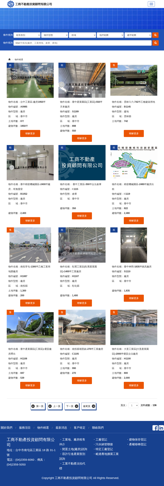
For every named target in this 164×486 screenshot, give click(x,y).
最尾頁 (86, 406)
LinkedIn (161, 428)
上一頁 (56, 406)
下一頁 (69, 406)
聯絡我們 (98, 427)
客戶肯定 (79, 427)
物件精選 (19, 59)
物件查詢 (8, 42)
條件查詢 (8, 34)
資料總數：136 (148, 405)
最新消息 (61, 427)
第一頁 (39, 406)
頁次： (124, 405)
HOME (31, 4)
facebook (155, 428)
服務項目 (25, 427)
